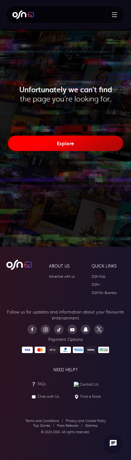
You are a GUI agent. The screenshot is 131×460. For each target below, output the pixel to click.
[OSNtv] (19, 265)
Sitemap (91, 426)
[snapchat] (85, 329)
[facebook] (32, 329)
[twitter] (99, 329)
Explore (65, 143)
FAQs (42, 384)
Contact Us (89, 384)
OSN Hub (99, 277)
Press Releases (68, 426)
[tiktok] (59, 329)
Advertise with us (62, 277)
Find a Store (90, 396)
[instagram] (45, 329)
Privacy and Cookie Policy (86, 421)
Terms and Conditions (42, 421)
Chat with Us (48, 396)
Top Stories (41, 426)
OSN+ (96, 285)
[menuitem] (23, 15)
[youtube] (72, 329)
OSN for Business (104, 293)
